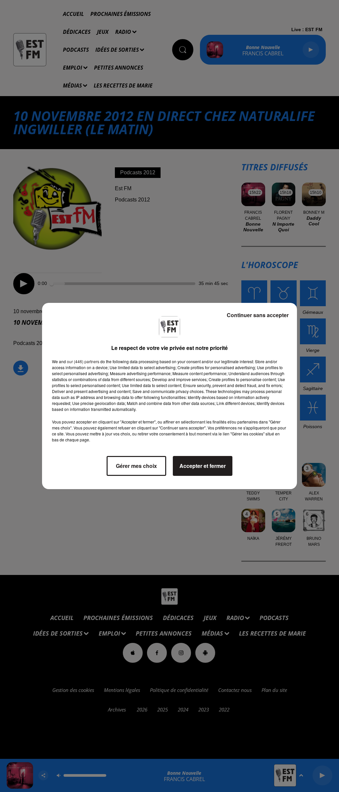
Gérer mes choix (136, 466)
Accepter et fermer (202, 466)
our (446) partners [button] (83, 361)
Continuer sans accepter (258, 315)
